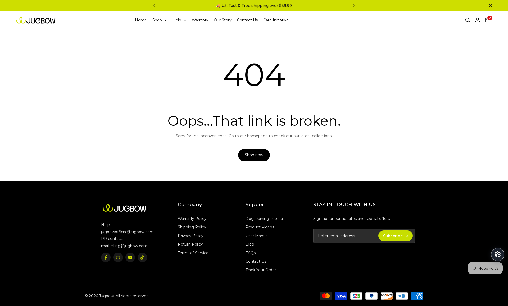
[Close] (489, 5)
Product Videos (260, 227)
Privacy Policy (190, 235)
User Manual (257, 235)
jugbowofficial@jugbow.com (127, 231)
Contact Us (256, 261)
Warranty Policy (192, 218)
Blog (250, 244)
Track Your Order (261, 269)
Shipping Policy (192, 227)
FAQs (251, 253)
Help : (106, 224)
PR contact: (112, 238)
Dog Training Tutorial (265, 218)
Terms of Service (193, 253)
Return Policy (190, 244)
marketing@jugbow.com (124, 245)
